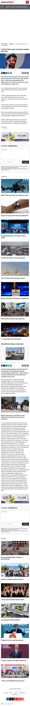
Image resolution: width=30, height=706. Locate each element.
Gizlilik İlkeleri (22, 692)
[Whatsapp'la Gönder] (8, 73)
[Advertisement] (15, 25)
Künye (11, 692)
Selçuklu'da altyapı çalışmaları (13, 7)
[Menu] (27, 2)
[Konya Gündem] (7, 2)
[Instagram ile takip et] (18, 699)
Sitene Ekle (14, 694)
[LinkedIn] (6, 73)
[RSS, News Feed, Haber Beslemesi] (22, 699)
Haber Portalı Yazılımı (8, 703)
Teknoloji (11, 44)
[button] (23, 73)
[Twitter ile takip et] (11, 699)
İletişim (15, 692)
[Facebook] (2, 73)
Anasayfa (5, 44)
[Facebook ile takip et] (8, 699)
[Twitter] (4, 73)
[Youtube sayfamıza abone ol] (15, 699)
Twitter (5, 128)
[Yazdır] (11, 73)
